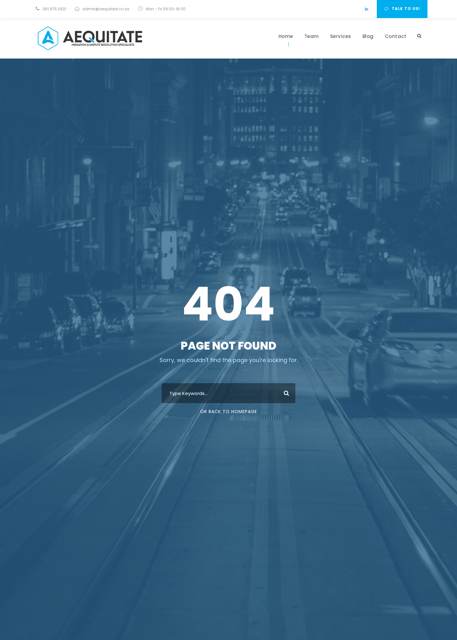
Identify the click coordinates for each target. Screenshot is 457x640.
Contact (396, 36)
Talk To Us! (406, 8)
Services (340, 36)
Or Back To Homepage (228, 411)
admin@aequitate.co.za (105, 9)
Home (286, 36)
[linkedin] (366, 9)
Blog (368, 36)
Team (311, 36)
